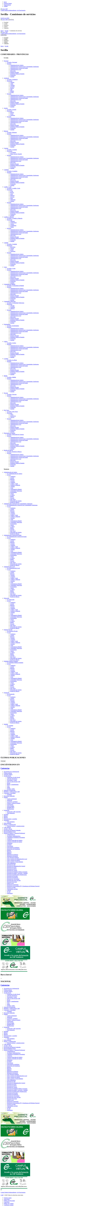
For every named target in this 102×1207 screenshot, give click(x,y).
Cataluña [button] (6, 242)
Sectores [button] (9, 63)
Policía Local (10, 883)
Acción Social (7, 776)
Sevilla (6, 30)
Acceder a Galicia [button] (11, 343)
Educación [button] (13, 71)
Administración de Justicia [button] (16, 65)
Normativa (6, 820)
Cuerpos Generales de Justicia (14, 841)
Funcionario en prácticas (13, 847)
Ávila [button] (11, 191)
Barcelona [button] (12, 247)
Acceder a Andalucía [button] (12, 79)
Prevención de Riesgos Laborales (12, 830)
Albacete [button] (12, 221)
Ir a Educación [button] (10, 599)
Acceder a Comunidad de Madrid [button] (15, 285)
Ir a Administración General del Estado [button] (17, 536)
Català (5, 23)
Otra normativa (11, 821)
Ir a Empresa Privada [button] (12, 631)
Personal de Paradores (12, 877)
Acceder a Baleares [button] (12, 132)
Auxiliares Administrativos (13, 836)
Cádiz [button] (11, 83)
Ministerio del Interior (12, 856)
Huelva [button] (12, 88)
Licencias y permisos (12, 801)
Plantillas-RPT (10, 807)
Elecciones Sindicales (9, 796)
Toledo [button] (12, 227)
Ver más (3, 761)
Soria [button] (11, 198)
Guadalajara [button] (13, 225)
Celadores (9, 839)
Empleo (6, 797)
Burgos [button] (12, 192)
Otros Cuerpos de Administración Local (17, 859)
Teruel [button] (11, 114)
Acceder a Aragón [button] (11, 109)
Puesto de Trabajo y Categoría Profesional (14, 833)
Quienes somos (7, 1197)
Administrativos (11, 834)
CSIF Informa (7, 827)
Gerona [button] (12, 248)
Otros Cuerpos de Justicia (13, 860)
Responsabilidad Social (10, 831)
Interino (9, 850)
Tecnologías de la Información (11, 771)
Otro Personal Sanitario (13, 857)
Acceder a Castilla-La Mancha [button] (14, 218)
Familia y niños (11, 788)
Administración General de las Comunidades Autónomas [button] (24, 66)
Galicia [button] (5, 341)
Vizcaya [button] (12, 417)
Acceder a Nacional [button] (12, 62)
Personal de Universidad (13, 879)
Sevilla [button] (12, 92)
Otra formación (11, 813)
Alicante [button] (12, 305)
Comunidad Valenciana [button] (10, 301)
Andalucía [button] (6, 78)
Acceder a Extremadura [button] (13, 325)
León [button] (11, 194)
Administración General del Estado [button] (19, 68)
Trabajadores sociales (12, 889)
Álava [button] (11, 414)
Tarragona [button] (12, 251)
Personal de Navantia (12, 876)
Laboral (9, 890)
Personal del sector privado (14, 880)
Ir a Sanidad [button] (10, 725)
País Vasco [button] (6, 410)
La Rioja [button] (6, 358)
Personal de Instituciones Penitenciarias (17, 874)
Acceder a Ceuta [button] (11, 268)
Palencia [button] (12, 195)
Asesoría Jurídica (8, 774)
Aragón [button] (6, 108)
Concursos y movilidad (9, 793)
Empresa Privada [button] (14, 72)
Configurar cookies (8, 1205)
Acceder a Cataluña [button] (12, 244)
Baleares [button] (6, 131)
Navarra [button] (6, 393)
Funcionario (10, 846)
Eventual (9, 844)
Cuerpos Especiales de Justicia (14, 840)
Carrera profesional (12, 798)
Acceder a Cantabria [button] (12, 171)
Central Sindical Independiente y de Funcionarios (13, 10)
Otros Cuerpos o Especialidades (15, 861)
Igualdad (6, 814)
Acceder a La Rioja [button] (12, 360)
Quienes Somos (8, 3)
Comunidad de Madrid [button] (9, 284)
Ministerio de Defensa (12, 854)
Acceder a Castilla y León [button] (13, 188)
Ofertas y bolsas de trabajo (13, 803)
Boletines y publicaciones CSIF (12, 791)
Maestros (9, 851)
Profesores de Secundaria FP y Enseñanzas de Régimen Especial (23, 886)
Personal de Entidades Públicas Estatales (17, 872)
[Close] (1, 978)
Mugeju (6, 817)
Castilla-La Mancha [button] (9, 217)
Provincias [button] (9, 81)
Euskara (6, 25)
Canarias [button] (6, 148)
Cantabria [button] (6, 169)
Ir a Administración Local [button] (13, 568)
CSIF (2, 1195)
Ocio (8, 786)
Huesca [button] (12, 112)
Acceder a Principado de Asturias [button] (15, 434)
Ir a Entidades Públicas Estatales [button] (15, 662)
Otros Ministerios (11, 863)
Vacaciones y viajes (12, 780)
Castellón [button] (12, 307)
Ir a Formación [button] (10, 694)
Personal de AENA (12, 869)
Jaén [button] (11, 89)
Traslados (9, 794)
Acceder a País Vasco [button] (12, 411)
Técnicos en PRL (11, 887)
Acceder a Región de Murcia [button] (14, 451)
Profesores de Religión (12, 884)
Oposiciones (10, 804)
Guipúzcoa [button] (13, 416)
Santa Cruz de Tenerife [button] (16, 154)
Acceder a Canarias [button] (12, 149)
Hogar (8, 783)
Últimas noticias (8, 773)
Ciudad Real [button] (13, 222)
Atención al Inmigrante (9, 790)
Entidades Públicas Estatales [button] (17, 73)
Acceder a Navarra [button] (11, 394)
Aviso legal (6, 1199)
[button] (7, 19)
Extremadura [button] (7, 324)
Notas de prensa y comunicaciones (15, 826)
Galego (6, 26)
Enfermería (10, 893)
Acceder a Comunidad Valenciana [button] (15, 302)
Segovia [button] (12, 197)
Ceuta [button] (5, 267)
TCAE (8, 892)
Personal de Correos (12, 870)
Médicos (9, 853)
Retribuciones (10, 809)
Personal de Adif (11, 864)
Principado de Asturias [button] (9, 433)
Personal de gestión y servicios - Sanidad (17, 873)
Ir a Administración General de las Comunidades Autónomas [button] (22, 505)
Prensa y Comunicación (10, 824)
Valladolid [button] (12, 199)
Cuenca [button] (12, 224)
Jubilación (9, 800)
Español (6, 22)
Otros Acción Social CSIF (13, 781)
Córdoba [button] (12, 85)
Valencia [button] (12, 308)
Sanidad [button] (12, 76)
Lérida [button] (11, 250)
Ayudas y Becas (8, 829)
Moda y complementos (12, 784)
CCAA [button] (9, 475)
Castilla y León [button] (7, 187)
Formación (6, 810)
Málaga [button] (12, 91)
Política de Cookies (9, 1203)
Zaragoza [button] (12, 115)
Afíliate (6, 6)
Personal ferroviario (12, 882)
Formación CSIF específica (14, 811)
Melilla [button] (5, 375)
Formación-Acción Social (13, 777)
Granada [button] (12, 86)
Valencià (6, 28)
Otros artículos (7, 823)
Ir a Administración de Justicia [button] (14, 473)
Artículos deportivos (12, 778)
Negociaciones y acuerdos (10, 819)
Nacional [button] (6, 61)
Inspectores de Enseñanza (13, 849)
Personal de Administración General (16, 866)
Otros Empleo (10, 806)
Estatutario (9, 843)
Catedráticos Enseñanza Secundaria (16, 837)
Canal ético (6, 1202)
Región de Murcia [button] (8, 450)
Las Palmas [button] (13, 152)
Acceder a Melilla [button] (11, 377)
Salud (8, 787)
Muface (6, 816)
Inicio (5, 2)
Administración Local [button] (15, 69)
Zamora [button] (12, 201)
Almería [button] (12, 82)
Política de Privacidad (9, 1200)
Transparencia (7, 4)
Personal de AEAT (11, 867)
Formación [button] (13, 75)
